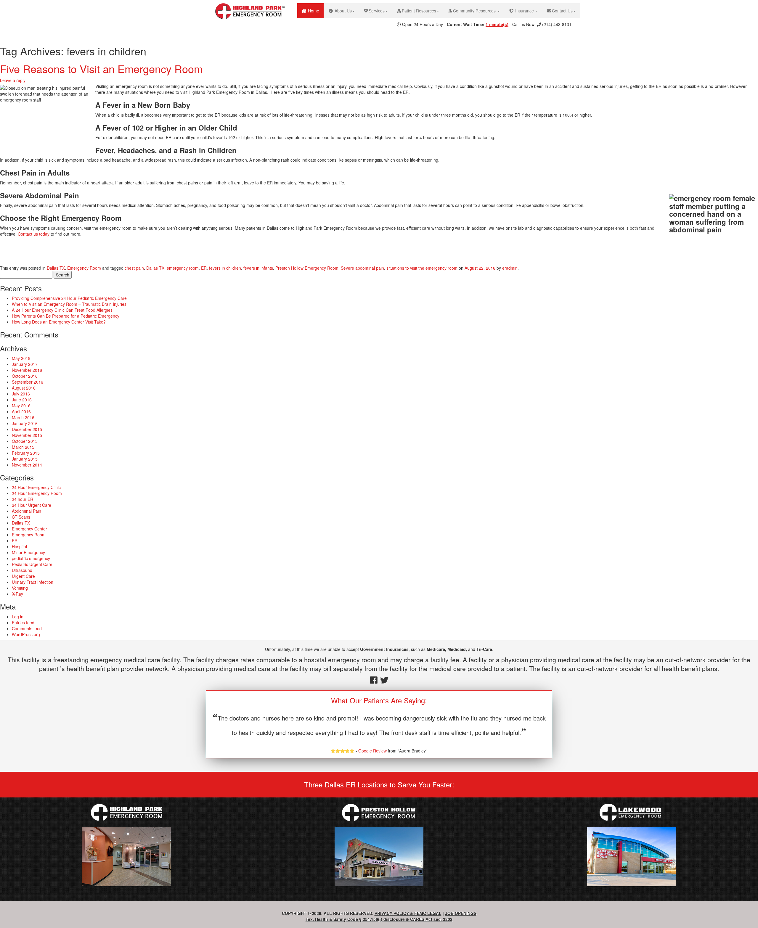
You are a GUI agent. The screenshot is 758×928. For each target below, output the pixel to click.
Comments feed (27, 628)
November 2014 (27, 465)
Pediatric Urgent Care (32, 564)
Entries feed (23, 622)
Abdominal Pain (26, 511)
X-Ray (17, 594)
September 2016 (27, 382)
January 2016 (25, 423)
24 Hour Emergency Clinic (36, 487)
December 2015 (27, 429)
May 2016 (21, 405)
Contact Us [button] (562, 11)
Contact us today (33, 234)
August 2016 (24, 388)
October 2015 (25, 441)
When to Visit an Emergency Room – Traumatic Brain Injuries (69, 304)
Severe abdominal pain (362, 268)
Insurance (524, 11)
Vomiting (20, 588)
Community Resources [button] (475, 11)
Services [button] (377, 11)
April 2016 (21, 411)
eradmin (510, 268)
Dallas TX (56, 268)
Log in (17, 617)
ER (204, 268)
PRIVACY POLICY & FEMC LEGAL (408, 913)
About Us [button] (342, 11)
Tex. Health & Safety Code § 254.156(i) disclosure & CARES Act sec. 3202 (379, 919)
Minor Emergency (28, 552)
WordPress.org (26, 634)
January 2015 (25, 459)
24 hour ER (22, 499)
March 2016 (23, 417)
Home (315, 10)
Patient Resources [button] (419, 11)
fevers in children (225, 268)
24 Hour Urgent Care (31, 505)
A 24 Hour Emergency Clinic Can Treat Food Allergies (62, 310)
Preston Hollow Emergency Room (306, 268)
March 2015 (23, 447)
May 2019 (21, 358)
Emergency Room (84, 268)
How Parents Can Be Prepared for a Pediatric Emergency (65, 316)
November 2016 (27, 370)
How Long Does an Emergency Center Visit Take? (59, 322)
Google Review (372, 751)
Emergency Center (29, 529)
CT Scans (21, 517)
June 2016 (22, 400)
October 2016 (25, 376)
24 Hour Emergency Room (37, 493)
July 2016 (21, 394)
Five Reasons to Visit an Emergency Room (101, 68)
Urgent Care (23, 576)
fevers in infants (258, 268)
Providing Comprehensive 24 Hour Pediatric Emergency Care (69, 298)
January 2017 (25, 364)
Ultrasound (22, 570)
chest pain (134, 268)
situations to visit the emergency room (421, 268)
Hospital (19, 546)
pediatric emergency (31, 558)
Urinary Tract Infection (32, 582)
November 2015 (27, 435)
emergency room (183, 268)
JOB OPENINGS (460, 913)
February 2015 (26, 453)
